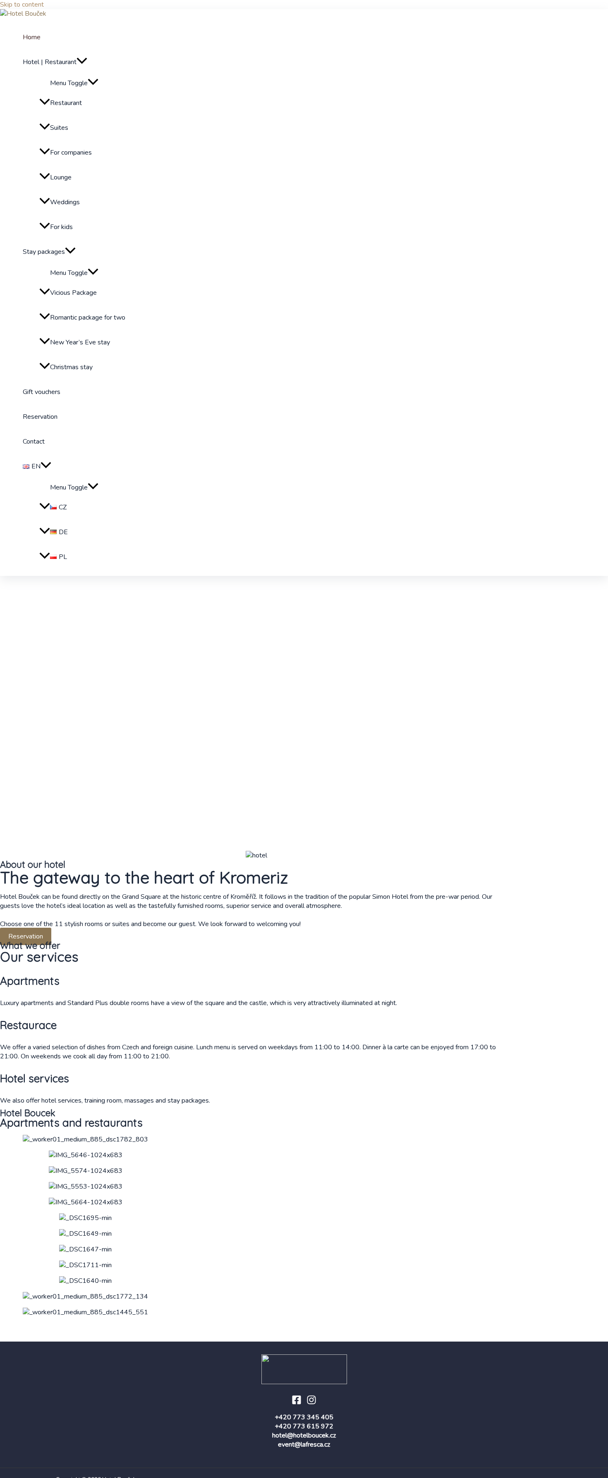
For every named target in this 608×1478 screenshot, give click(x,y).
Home (32, 37)
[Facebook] (297, 1402)
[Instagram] (311, 1402)
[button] (256, 830)
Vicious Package (73, 292)
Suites (59, 127)
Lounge (61, 177)
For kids (61, 227)
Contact (34, 441)
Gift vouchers (41, 391)
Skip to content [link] (22, 4)
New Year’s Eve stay (80, 342)
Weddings (65, 202)
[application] (82, 62)
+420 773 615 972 (304, 1426)
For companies (71, 152)
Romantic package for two (87, 317)
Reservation (40, 416)
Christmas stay (71, 367)
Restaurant (66, 102)
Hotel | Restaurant (50, 62)
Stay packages (44, 251)
